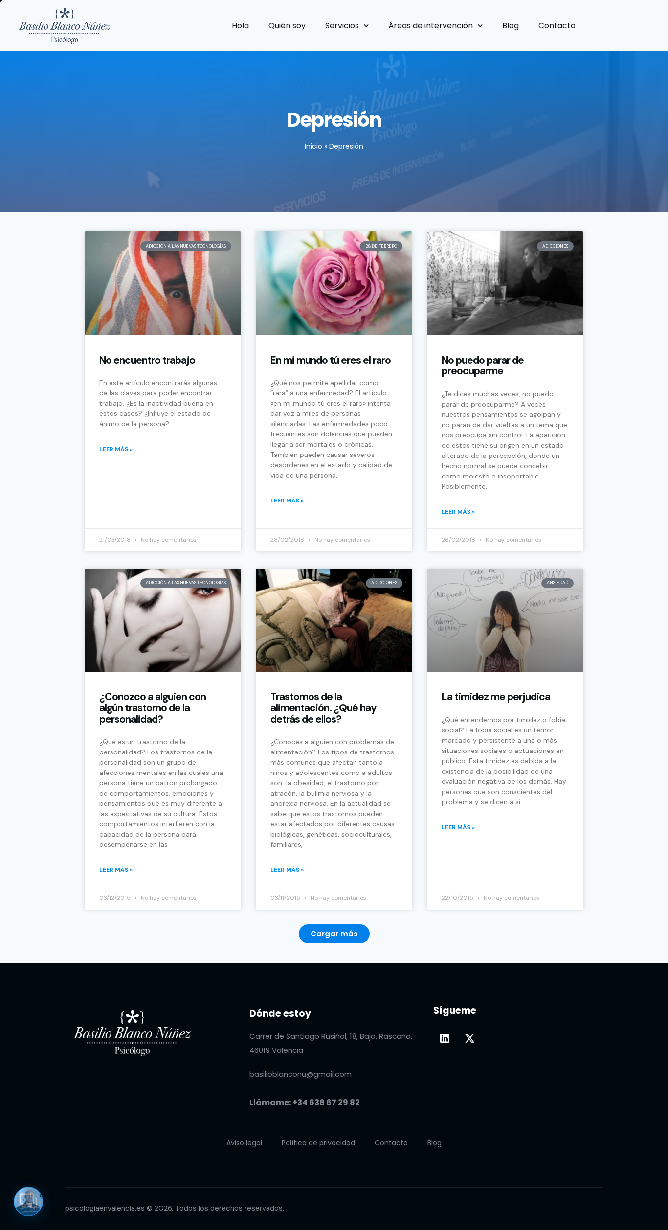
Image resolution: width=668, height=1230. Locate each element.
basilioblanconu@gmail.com (300, 1074)
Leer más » (116, 449)
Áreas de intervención (430, 25)
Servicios (342, 25)
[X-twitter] (469, 1038)
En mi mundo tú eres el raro (330, 360)
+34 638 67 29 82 (326, 1102)
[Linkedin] (444, 1038)
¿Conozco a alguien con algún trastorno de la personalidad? (152, 708)
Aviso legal (244, 1143)
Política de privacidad (318, 1143)
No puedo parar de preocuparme (483, 366)
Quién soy (287, 25)
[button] (334, 933)
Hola (240, 25)
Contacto (557, 25)
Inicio (313, 146)
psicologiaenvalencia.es (105, 1208)
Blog (510, 25)
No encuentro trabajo (147, 360)
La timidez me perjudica (496, 697)
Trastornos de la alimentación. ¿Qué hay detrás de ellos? (323, 708)
